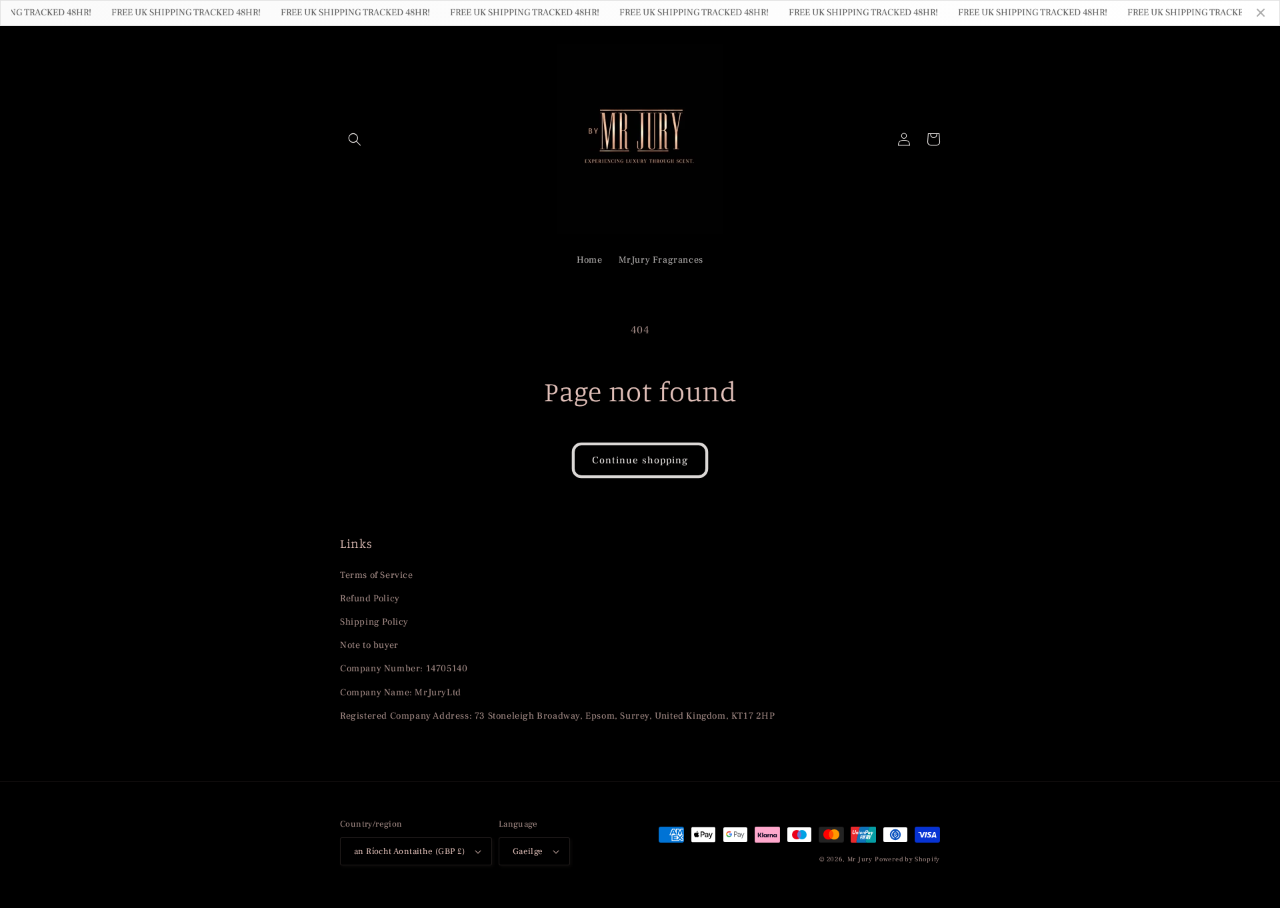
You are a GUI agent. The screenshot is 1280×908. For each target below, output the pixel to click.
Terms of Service (376, 575)
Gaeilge (528, 851)
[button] (354, 139)
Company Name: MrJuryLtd (400, 693)
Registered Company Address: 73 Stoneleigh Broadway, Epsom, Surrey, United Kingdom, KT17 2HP (557, 716)
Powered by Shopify (907, 859)
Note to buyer (369, 645)
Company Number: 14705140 (403, 669)
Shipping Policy (374, 622)
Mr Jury (860, 859)
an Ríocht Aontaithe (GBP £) (409, 851)
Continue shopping (640, 460)
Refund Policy (370, 599)
